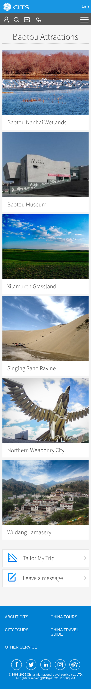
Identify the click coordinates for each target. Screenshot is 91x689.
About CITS (16, 617)
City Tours (17, 630)
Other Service (21, 647)
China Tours (63, 617)
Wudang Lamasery (29, 532)
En (84, 6)
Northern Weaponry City (35, 450)
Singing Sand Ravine (31, 368)
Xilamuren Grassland (31, 286)
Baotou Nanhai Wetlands (36, 122)
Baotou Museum (26, 204)
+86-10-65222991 (39, 19)
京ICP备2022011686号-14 (57, 678)
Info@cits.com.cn (26, 19)
